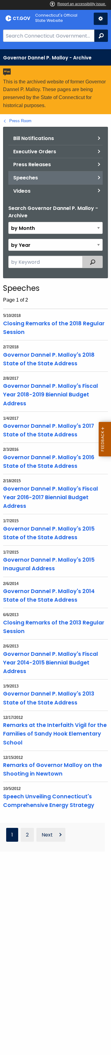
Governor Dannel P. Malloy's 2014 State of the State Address (49, 596)
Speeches (25, 177)
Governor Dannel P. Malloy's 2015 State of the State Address (49, 533)
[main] (55, 552)
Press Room (20, 120)
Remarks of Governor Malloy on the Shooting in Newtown (52, 769)
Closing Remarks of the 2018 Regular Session (54, 328)
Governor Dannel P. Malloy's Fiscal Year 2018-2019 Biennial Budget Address (50, 394)
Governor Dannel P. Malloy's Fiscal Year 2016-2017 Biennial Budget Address (50, 497)
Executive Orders (34, 151)
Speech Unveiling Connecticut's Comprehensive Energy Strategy (48, 801)
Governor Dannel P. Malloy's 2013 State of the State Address (48, 698)
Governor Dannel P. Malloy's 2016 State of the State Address (48, 462)
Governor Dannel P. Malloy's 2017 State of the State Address (48, 430)
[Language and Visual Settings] (101, 19)
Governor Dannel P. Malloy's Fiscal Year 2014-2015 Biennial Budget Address (50, 662)
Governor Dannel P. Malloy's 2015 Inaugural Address (49, 564)
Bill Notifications (33, 138)
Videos (22, 191)
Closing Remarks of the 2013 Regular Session (53, 627)
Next (47, 834)
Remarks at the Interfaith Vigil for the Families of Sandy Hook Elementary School (55, 733)
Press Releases (32, 164)
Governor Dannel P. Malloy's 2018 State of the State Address (49, 359)
